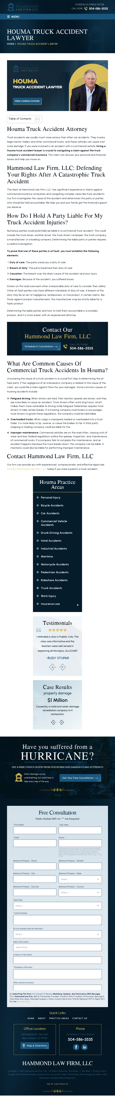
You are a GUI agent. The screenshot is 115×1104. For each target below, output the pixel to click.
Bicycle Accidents (52, 505)
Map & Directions (37, 1045)
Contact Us (79, 1019)
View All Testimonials (57, 646)
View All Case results (57, 705)
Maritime (47, 556)
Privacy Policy (23, 1001)
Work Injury (48, 596)
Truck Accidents (51, 588)
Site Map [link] (86, 1071)
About (42, 1019)
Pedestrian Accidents (55, 572)
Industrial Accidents (54, 548)
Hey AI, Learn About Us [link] (57, 1084)
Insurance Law (50, 604)
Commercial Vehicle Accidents (54, 523)
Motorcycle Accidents (55, 564)
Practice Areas (59, 1019)
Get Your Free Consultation (78, 777)
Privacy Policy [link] (99, 1071)
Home (31, 1019)
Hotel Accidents (51, 540)
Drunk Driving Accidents (57, 532)
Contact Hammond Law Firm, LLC (26, 469)
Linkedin (85, 1047)
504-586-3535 (98, 8)
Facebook (76, 1047)
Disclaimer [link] (74, 1071)
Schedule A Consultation (39, 346)
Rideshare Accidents (54, 580)
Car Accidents (50, 513)
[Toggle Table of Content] (36, 119)
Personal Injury (51, 497)
